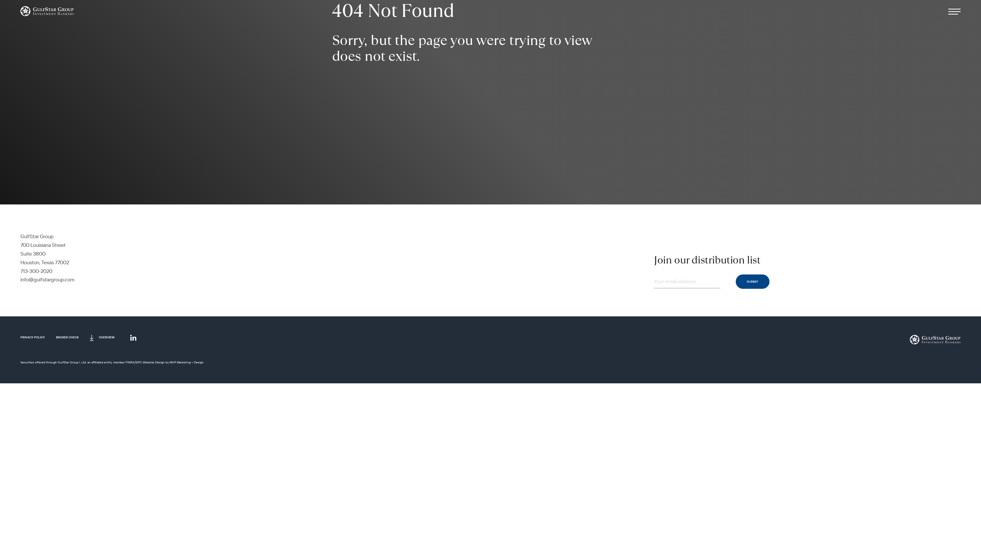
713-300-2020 (36, 271)
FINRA (129, 362)
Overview (106, 337)
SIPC (138, 362)
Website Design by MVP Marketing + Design (173, 362)
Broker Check (67, 337)
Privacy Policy (32, 337)
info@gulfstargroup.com (47, 279)
